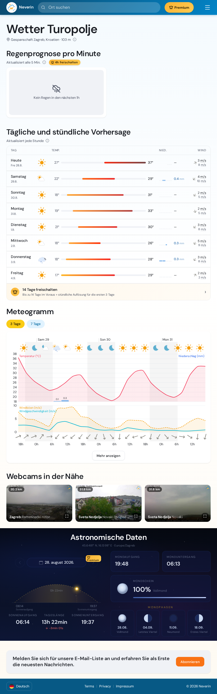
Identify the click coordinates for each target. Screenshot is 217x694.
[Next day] (93, 562)
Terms (89, 686)
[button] (205, 7)
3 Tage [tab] (15, 324)
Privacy (105, 686)
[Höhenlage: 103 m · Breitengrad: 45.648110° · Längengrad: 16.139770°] (74, 39)
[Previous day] (20, 562)
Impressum (125, 686)
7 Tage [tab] (36, 324)
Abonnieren (190, 662)
